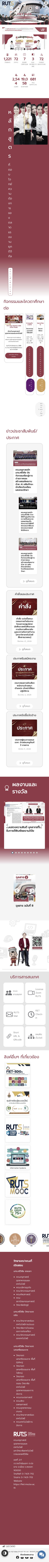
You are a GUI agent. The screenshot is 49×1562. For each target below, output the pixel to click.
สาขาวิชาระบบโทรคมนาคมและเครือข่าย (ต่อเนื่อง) (33, 131)
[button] (15, 49)
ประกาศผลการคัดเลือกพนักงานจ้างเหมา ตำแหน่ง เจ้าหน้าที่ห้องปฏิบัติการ (25, 686)
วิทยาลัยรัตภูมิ (22, 1305)
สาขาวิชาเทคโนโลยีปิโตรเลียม (39, 136)
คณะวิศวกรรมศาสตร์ (25, 1291)
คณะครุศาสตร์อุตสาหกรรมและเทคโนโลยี (23, 1280)
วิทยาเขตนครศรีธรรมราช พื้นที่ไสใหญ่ (25, 1369)
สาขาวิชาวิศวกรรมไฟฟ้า (22, 138)
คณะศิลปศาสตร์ (23, 1294)
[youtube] (27, 1557)
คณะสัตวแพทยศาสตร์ (21, 1402)
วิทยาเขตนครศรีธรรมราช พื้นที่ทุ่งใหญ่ (25, 1359)
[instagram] (22, 1557)
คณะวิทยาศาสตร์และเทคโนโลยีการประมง (25, 1322)
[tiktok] (31, 1557)
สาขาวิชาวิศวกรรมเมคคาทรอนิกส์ (27, 136)
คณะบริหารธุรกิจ (23, 1287)
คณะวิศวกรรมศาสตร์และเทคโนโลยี (25, 1336)
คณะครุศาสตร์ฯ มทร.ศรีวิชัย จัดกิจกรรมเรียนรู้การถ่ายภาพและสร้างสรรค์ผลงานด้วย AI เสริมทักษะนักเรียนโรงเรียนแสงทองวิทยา (24, 480)
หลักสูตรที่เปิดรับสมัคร (29, 361)
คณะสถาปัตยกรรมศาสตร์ (25, 1299)
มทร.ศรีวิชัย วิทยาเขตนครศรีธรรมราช (24, 1348)
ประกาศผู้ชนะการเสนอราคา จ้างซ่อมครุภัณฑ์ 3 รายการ (24, 742)
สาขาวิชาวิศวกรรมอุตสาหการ (16, 137)
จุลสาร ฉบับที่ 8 (24, 906)
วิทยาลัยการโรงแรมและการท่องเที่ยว (25, 1329)
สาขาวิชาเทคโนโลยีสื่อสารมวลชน (45, 136)
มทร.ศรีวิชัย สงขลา (23, 1271)
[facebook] (17, 1557)
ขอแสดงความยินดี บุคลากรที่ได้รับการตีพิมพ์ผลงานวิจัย (24, 829)
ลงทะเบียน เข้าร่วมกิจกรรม (13, 355)
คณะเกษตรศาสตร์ (24, 1397)
